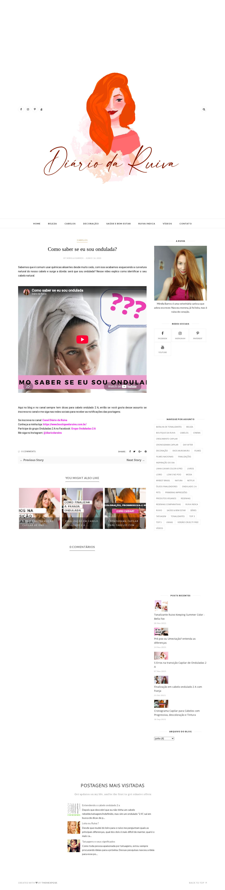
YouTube (162, 352)
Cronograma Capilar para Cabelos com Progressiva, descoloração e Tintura (177, 712)
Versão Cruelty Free (188, 522)
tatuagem (161, 516)
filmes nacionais (164, 456)
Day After (188, 444)
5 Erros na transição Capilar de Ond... (37, 523)
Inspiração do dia (165, 462)
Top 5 (159, 522)
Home (36, 223)
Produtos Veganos (166, 498)
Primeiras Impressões (176, 492)
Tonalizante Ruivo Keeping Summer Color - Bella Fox (179, 616)
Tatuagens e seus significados (98, 841)
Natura (178, 480)
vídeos (159, 528)
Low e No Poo (174, 474)
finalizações (184, 456)
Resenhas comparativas (168, 504)
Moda (189, 474)
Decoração (91, 223)
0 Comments (28, 451)
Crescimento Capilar (167, 438)
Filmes (197, 450)
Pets (158, 492)
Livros (190, 468)
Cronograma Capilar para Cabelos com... (123, 523)
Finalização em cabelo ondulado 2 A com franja (178, 688)
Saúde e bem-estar (118, 223)
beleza (189, 426)
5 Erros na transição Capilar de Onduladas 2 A (180, 664)
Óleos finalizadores (166, 486)
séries (193, 510)
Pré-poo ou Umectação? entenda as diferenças (175, 640)
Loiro (159, 474)
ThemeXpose (49, 882)
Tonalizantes (178, 516)
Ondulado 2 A (189, 486)
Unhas (169, 522)
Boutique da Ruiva (165, 432)
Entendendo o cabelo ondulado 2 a (101, 805)
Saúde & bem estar (176, 510)
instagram (180, 338)
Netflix (190, 480)
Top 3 (192, 516)
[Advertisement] (112, 29)
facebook (162, 338)
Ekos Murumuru (181, 450)
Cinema (196, 432)
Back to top (197, 882)
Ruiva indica (146, 223)
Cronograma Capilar (167, 444)
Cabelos (70, 223)
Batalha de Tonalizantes (169, 426)
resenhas (185, 498)
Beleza (52, 223)
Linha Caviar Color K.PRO (169, 468)
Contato (185, 223)
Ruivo (159, 510)
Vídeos (167, 223)
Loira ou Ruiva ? (90, 823)
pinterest (197, 338)
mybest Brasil (163, 480)
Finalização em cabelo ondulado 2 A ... (81, 523)
